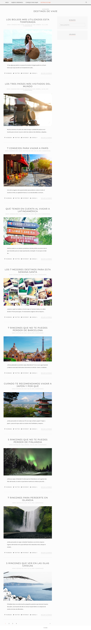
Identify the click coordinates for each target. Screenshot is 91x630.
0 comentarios (27, 26)
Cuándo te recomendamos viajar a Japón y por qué (28, 384)
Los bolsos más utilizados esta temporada (27, 20)
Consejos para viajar (32, 2)
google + (35, 73)
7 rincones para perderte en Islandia (28, 498)
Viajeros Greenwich (17, 2)
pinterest (25, 73)
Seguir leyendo (46, 73)
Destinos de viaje (46, 2)
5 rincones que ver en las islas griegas (27, 564)
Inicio (7, 2)
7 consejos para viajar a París (27, 148)
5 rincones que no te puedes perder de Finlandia (28, 440)
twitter (17, 73)
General (38, 24)
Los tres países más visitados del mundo (28, 85)
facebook (8, 73)
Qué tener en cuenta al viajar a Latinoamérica (28, 210)
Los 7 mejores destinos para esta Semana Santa (28, 270)
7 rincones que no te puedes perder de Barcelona (28, 329)
